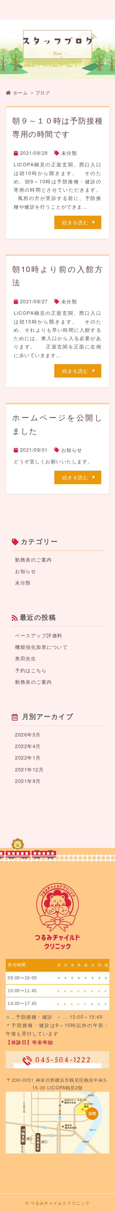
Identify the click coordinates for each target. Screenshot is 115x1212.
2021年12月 (29, 769)
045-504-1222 (63, 1059)
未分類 (69, 152)
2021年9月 (28, 780)
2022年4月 (28, 746)
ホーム (20, 92)
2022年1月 (28, 757)
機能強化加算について (41, 646)
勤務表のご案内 (33, 559)
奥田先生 (25, 658)
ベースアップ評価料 (39, 635)
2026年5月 (28, 734)
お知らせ (71, 449)
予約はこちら (31, 670)
